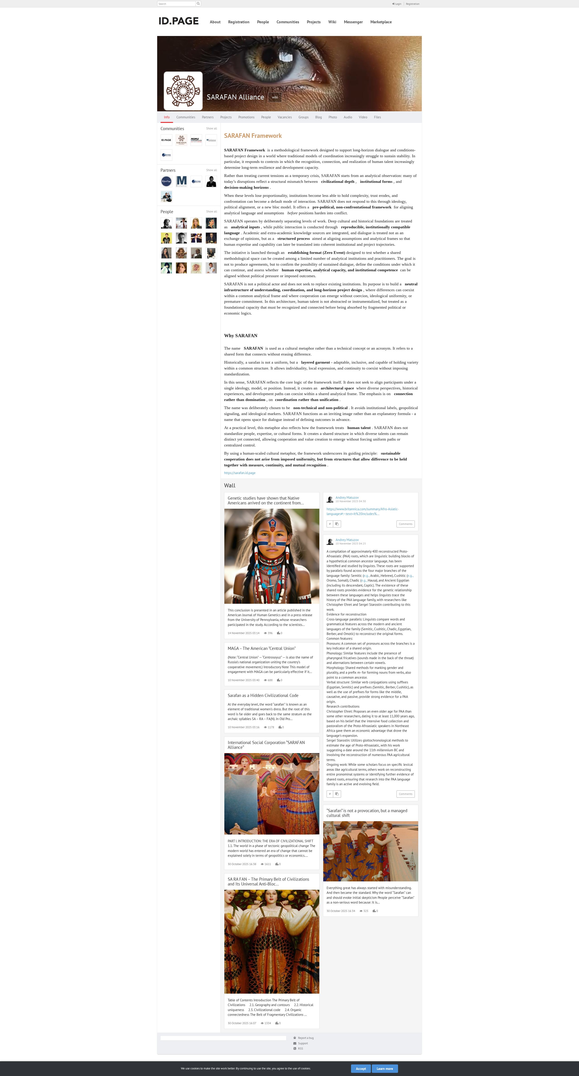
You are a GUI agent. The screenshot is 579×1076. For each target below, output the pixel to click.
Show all (211, 128)
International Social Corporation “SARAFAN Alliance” (266, 745)
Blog (318, 117)
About (215, 21)
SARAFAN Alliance (235, 97)
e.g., (366, 575)
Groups (303, 117)
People (263, 21)
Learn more (385, 1068)
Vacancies (285, 117)
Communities (288, 21)
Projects (314, 21)
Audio (348, 117)
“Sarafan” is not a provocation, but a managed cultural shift (367, 813)
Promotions (246, 117)
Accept (361, 1068)
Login (398, 3)
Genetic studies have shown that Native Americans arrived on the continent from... (266, 500)
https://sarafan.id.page (240, 473)
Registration (413, 3)
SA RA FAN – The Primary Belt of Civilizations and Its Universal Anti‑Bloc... (268, 881)
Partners (208, 117)
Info (167, 117)
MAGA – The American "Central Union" (262, 648)
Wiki (332, 21)
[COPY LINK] (337, 524)
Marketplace (381, 21)
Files (377, 117)
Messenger (353, 21)
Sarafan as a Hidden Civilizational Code (263, 695)
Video (363, 117)
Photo (333, 117)
